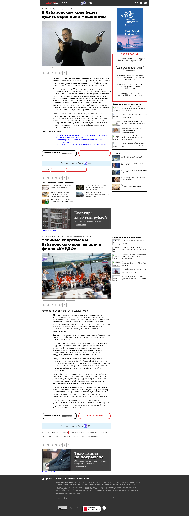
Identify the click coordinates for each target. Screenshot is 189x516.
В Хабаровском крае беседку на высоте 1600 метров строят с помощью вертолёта (130, 95)
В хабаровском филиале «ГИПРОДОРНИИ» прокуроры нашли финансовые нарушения (81, 136)
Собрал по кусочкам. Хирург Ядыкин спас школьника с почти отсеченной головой (134, 263)
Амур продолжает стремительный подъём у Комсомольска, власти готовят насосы (130, 69)
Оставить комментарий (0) (95, 153)
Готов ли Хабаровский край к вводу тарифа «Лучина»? (61, 186)
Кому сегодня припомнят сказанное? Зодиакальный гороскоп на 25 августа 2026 (130, 60)
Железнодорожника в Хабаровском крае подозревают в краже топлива (97, 194)
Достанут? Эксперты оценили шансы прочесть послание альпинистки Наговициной (134, 116)
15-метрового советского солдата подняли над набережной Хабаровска (130, 86)
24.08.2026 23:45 (47, 236)
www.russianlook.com (49, 68)
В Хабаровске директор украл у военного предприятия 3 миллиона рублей (96, 187)
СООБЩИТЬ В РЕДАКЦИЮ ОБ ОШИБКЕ (77, 478)
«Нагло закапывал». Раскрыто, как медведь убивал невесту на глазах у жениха (134, 242)
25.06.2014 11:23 (46, 9)
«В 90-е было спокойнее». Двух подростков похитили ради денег (133, 122)
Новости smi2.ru (49, 230)
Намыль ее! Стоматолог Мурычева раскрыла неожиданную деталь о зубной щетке (133, 108)
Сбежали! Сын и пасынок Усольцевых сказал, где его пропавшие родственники (134, 256)
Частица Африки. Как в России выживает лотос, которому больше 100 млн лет (134, 278)
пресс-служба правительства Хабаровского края (58, 300)
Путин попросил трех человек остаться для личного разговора (132, 185)
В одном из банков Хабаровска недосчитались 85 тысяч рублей (62, 200)
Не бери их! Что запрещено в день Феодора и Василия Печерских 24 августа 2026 (130, 77)
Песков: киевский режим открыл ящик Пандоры (132, 164)
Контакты (59, 478)
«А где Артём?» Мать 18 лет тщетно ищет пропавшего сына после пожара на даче (134, 137)
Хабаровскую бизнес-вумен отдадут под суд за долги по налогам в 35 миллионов (60, 194)
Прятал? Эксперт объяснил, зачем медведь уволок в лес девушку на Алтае (133, 144)
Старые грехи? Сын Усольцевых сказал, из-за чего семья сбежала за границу (134, 249)
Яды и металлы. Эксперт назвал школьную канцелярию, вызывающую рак (132, 130)
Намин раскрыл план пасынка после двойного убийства (133, 178)
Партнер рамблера (75, 508)
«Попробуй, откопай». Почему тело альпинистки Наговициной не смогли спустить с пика (134, 270)
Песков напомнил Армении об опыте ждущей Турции (134, 171)
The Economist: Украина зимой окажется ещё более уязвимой (131, 156)
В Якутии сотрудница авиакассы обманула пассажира (82, 144)
